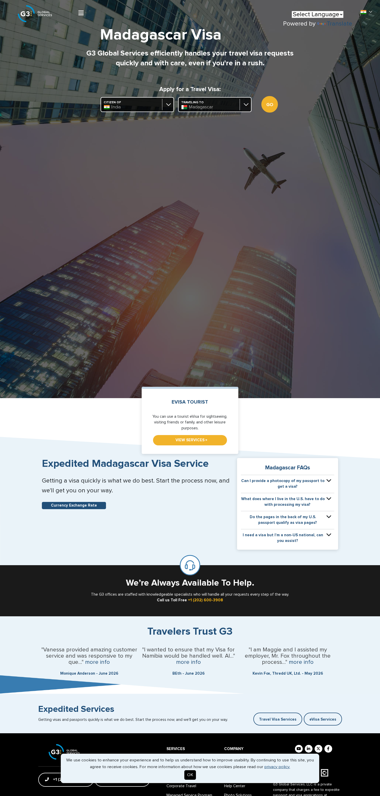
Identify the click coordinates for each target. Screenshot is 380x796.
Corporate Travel (181, 786)
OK (190, 775)
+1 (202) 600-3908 (205, 600)
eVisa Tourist (190, 402)
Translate (339, 24)
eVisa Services (322, 719)
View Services (191, 440)
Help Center (234, 786)
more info (97, 662)
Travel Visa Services (278, 719)
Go (269, 105)
